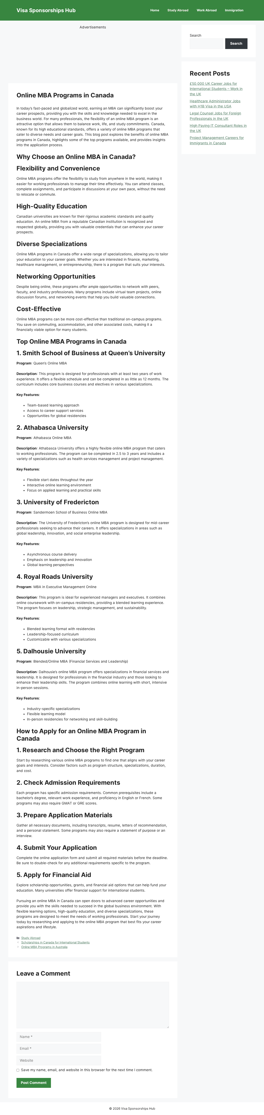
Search (195, 35)
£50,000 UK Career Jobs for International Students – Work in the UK (216, 89)
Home (154, 10)
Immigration (234, 10)
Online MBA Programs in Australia (44, 947)
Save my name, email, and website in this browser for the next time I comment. (87, 1070)
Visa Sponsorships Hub (46, 10)
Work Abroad (207, 10)
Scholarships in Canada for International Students (55, 942)
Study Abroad (178, 10)
